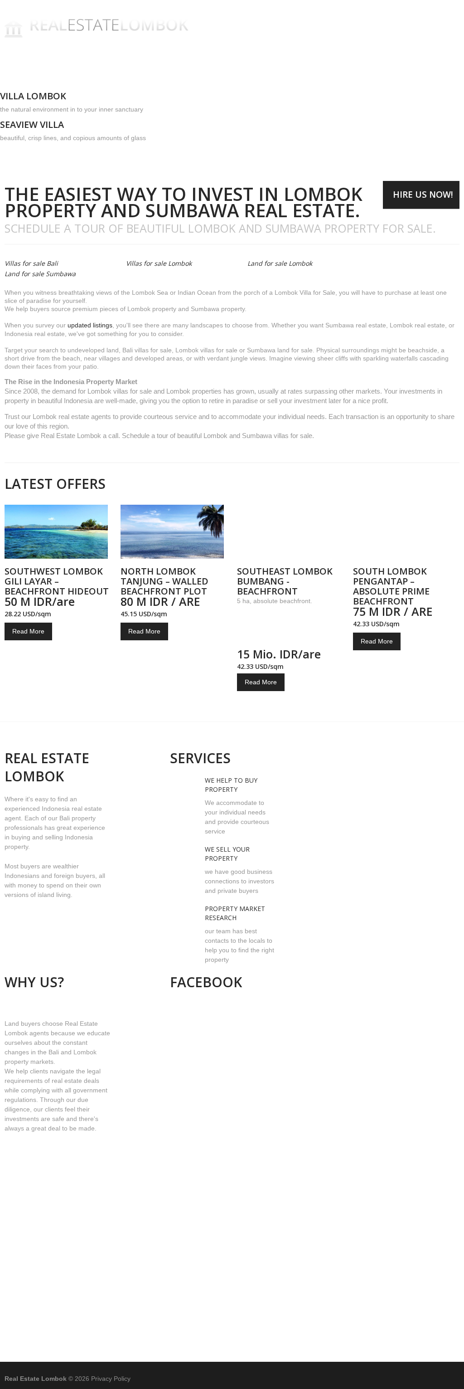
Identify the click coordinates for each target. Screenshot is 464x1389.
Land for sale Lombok (279, 263)
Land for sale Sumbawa (40, 274)
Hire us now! (423, 194)
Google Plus (449, 1378)
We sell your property (227, 854)
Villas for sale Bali (31, 263)
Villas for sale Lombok (159, 263)
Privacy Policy (110, 1378)
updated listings (90, 325)
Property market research (235, 913)
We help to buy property (231, 785)
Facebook (406, 1378)
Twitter (428, 1378)
